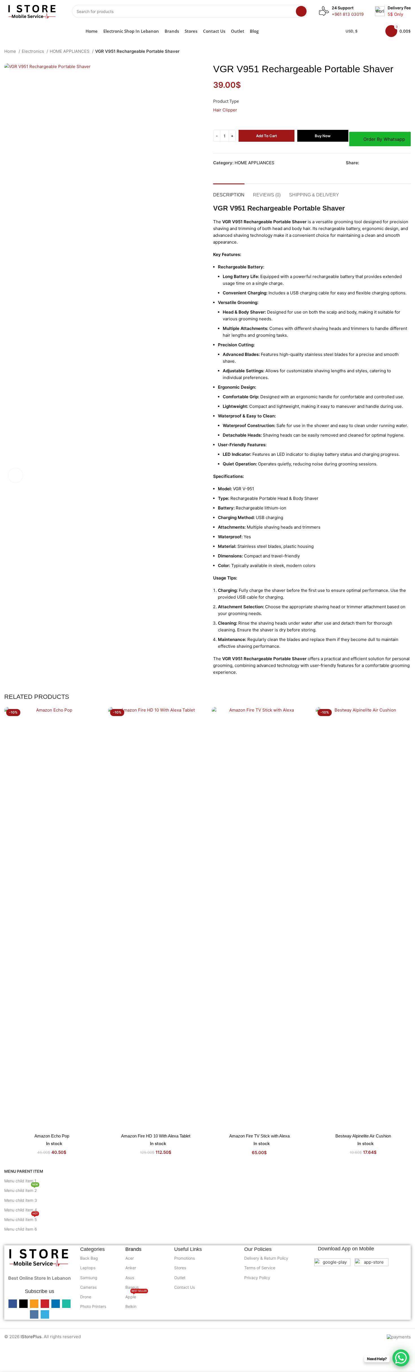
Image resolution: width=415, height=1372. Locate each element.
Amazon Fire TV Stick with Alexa (259, 1136)
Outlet (179, 1277)
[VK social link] (402, 163)
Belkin (130, 1306)
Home (10, 51)
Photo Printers (93, 1306)
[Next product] (408, 52)
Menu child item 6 (20, 1229)
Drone (85, 1296)
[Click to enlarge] (15, 475)
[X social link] (370, 163)
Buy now (323, 136)
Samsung (88, 1277)
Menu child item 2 (21, 1189)
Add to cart (266, 136)
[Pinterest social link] (383, 163)
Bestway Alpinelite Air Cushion (363, 1136)
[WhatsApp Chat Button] (400, 1357)
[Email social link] (377, 163)
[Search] (301, 11)
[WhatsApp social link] (396, 163)
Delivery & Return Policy (266, 1258)
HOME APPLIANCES (70, 51)
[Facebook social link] (364, 163)
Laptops (87, 1267)
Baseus (132, 1287)
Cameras (88, 1287)
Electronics (33, 51)
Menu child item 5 (21, 1218)
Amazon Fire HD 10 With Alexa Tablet (155, 1136)
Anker (130, 1267)
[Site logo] (32, 11)
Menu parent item (23, 1171)
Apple (136, 1295)
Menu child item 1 (20, 1180)
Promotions (184, 1258)
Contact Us (184, 1287)
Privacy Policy (257, 1277)
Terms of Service (259, 1267)
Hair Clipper (225, 110)
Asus (129, 1277)
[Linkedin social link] (389, 163)
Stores (180, 1267)
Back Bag (89, 1258)
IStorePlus (31, 1336)
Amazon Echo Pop (51, 1136)
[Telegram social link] (409, 163)
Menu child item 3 (20, 1200)
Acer (129, 1258)
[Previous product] (396, 52)
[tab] (228, 192)
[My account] (374, 31)
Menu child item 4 (20, 1209)
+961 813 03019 (348, 14)
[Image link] (39, 1256)
